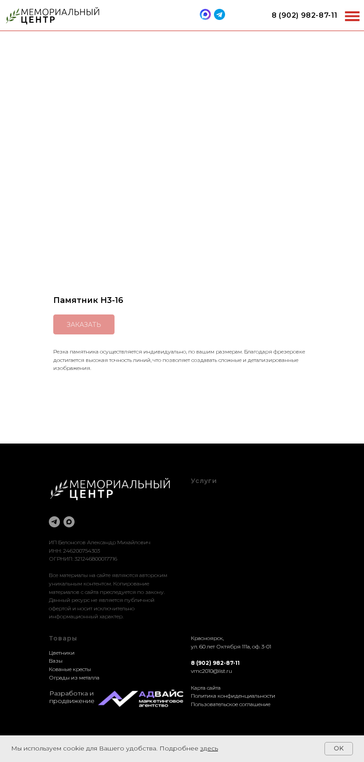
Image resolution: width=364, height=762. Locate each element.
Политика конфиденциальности (233, 695)
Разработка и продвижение (72, 697)
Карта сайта (206, 687)
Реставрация (208, 511)
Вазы (56, 660)
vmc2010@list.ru (211, 671)
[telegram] (54, 521)
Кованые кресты (70, 669)
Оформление (208, 503)
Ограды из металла (74, 677)
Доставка (202, 520)
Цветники (62, 652)
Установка (204, 528)
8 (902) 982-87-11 (305, 15)
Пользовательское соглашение (230, 704)
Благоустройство (213, 495)
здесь (209, 748)
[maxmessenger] (69, 521)
